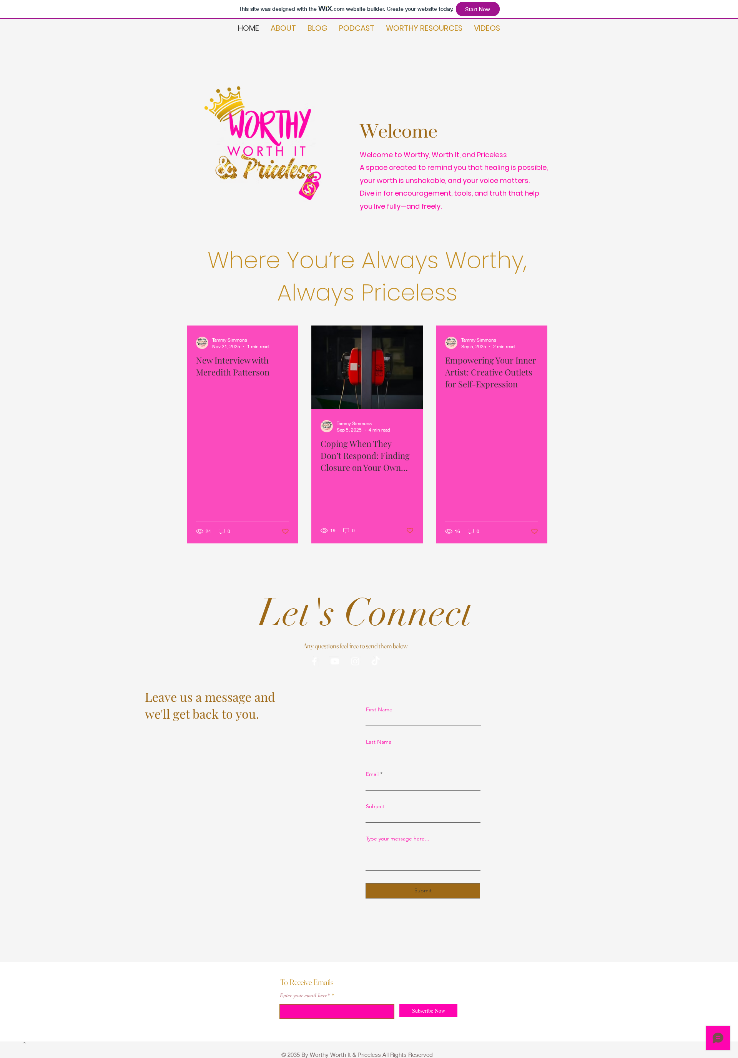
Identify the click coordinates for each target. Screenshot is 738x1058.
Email (372, 774)
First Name (379, 709)
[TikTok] (375, 661)
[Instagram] (355, 661)
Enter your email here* (305, 995)
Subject (375, 806)
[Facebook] (314, 661)
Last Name (379, 741)
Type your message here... (397, 838)
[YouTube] (334, 661)
